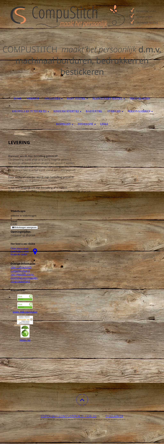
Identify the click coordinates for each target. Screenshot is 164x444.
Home (17, 98)
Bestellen (63, 124)
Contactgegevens (20, 270)
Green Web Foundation (25, 311)
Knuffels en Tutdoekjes (29, 111)
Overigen (114, 111)
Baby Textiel (76, 98)
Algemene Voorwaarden (24, 277)
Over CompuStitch (21, 267)
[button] (82, 399)
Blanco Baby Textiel (107, 98)
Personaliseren (139, 111)
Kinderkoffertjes (66, 111)
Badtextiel (94, 111)
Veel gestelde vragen (22, 274)
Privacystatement (20, 281)
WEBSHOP (33, 98)
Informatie (85, 124)
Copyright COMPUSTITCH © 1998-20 (68, 416)
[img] (82, 16)
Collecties (52, 98)
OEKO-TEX (25, 339)
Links (104, 124)
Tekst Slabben (139, 98)
